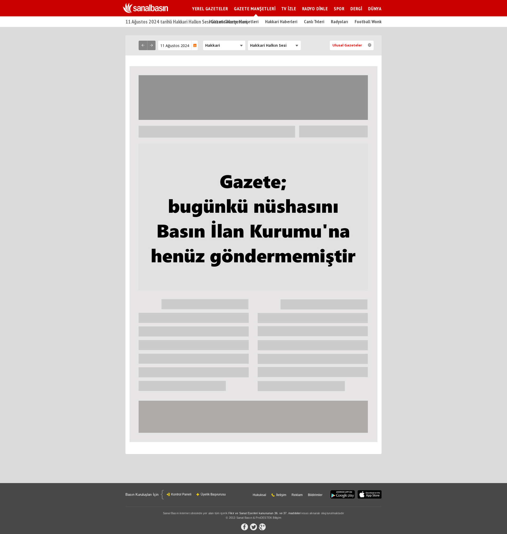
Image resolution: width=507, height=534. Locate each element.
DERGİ (356, 9)
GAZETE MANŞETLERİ (255, 9)
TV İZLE (288, 9)
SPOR (339, 9)
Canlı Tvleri (314, 21)
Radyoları (339, 21)
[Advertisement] (426, 115)
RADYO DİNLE (315, 9)
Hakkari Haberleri (281, 21)
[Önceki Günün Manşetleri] (143, 45)
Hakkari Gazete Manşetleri (234, 21)
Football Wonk (368, 21)
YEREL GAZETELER (210, 9)
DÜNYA (375, 9)
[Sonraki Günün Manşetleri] (151, 45)
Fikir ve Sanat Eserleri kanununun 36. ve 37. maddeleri (264, 513)
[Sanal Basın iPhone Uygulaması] (370, 494)
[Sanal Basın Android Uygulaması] (342, 494)
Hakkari (212, 45)
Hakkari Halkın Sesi (268, 45)
